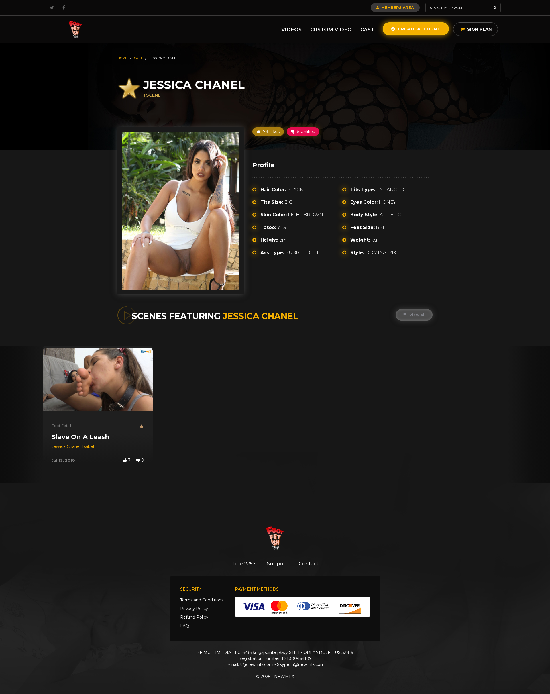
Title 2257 (244, 563)
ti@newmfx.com (256, 664)
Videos (291, 29)
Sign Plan (479, 29)
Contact (309, 563)
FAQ (184, 625)
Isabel (88, 446)
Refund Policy (194, 617)
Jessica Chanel (66, 446)
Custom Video (331, 29)
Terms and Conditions (201, 600)
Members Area (397, 7)
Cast (367, 29)
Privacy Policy (194, 608)
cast (138, 58)
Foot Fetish (62, 425)
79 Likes (271, 131)
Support (277, 563)
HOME (122, 58)
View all (416, 315)
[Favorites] (142, 426)
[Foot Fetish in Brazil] (75, 29)
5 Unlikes (305, 131)
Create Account (418, 29)
